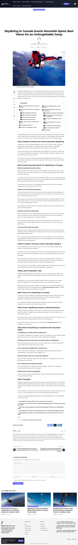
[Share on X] (38, 47)
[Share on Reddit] (14, 107)
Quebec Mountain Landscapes (29, 117)
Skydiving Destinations (39, 9)
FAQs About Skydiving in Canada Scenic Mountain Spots (51, 110)
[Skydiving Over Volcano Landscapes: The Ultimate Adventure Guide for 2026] (13, 500)
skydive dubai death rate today (51, 287)
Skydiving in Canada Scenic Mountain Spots (32, 420)
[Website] (64, 431)
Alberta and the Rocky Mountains (29, 115)
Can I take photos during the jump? (53, 125)
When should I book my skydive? (52, 127)
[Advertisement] (39, 20)
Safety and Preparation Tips (26, 125)
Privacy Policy (5, 540)
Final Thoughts (47, 130)
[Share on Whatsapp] (14, 101)
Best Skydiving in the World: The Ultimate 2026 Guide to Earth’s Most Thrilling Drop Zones (41, 410)
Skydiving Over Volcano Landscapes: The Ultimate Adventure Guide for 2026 (10, 510)
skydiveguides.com (52, 322)
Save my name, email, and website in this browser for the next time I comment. (30, 480)
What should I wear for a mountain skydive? (52, 123)
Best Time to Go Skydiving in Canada (28, 127)
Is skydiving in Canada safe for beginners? (54, 113)
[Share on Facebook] (36, 47)
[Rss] (76, 539)
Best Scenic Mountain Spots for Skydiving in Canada (29, 110)
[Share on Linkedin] (14, 104)
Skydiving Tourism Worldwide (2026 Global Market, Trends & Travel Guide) (37, 510)
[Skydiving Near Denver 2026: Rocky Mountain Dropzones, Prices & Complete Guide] (65, 500)
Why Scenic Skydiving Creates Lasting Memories (51, 106)
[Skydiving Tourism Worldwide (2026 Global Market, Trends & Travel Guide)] (39, 500)
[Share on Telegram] (14, 110)
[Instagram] (74, 539)
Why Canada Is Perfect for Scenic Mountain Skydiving (29, 106)
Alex (39, 42)
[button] (20, 541)
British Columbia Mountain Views (29, 112)
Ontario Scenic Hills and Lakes (28, 119)
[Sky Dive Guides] (6, 4)
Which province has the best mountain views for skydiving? (53, 116)
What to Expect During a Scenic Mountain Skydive (29, 122)
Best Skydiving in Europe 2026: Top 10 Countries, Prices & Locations (36, 401)
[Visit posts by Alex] (39, 39)
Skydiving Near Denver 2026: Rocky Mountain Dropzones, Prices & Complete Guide (63, 510)
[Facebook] (72, 539)
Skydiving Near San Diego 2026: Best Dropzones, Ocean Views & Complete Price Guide (66, 527)
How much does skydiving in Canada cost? (52, 119)
